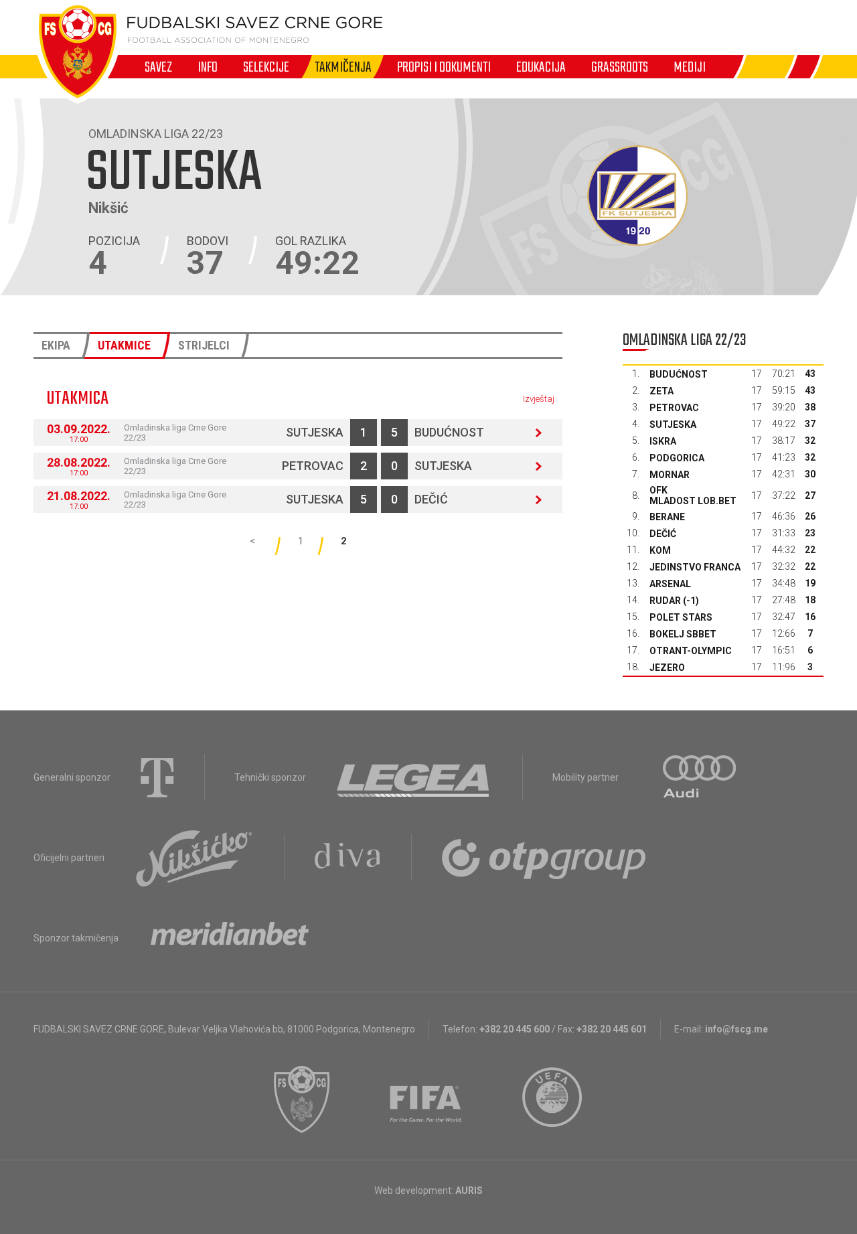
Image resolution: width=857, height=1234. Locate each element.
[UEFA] (553, 1099)
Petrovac (312, 466)
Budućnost (449, 432)
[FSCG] (301, 1099)
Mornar (669, 474)
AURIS (469, 1190)
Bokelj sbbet (682, 634)
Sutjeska (314, 432)
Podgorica (676, 458)
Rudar (665, 600)
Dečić (431, 499)
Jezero (667, 667)
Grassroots (619, 67)
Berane (667, 517)
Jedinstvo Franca (695, 567)
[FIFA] (426, 1099)
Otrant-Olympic (690, 650)
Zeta (661, 391)
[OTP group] (544, 857)
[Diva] (348, 857)
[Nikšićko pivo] (194, 857)
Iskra (662, 441)
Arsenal (670, 584)
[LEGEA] (414, 777)
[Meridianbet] (229, 938)
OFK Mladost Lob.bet (692, 495)
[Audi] (700, 777)
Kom (660, 550)
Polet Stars (680, 617)
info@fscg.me (736, 1029)
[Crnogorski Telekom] (157, 777)
